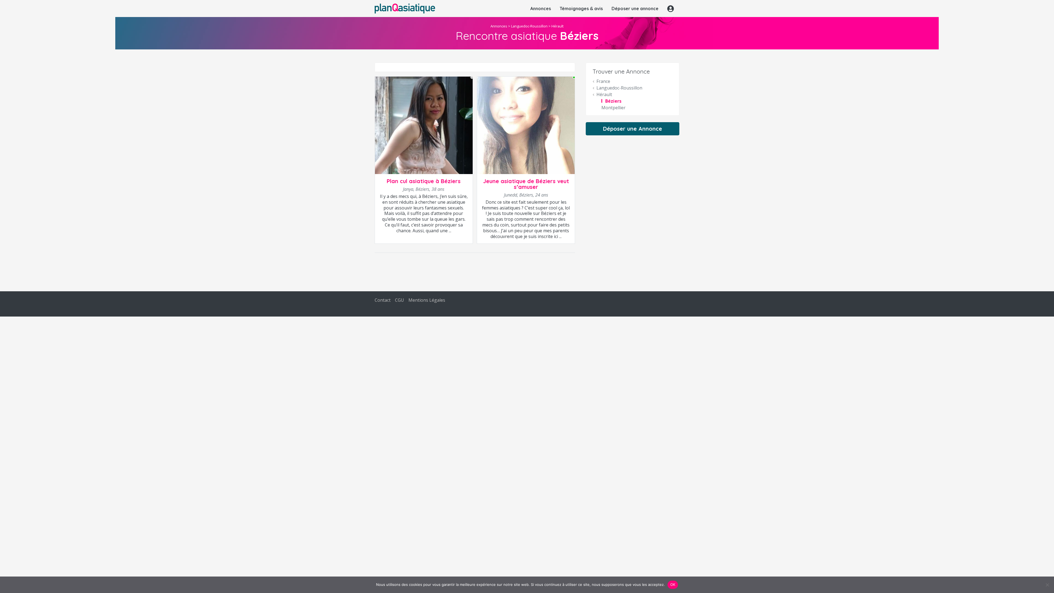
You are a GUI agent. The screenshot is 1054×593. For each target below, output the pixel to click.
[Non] (1047, 585)
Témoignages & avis (581, 8)
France (603, 81)
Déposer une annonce (635, 8)
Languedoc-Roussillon (529, 26)
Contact (383, 300)
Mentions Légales (426, 300)
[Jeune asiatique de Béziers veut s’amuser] (526, 125)
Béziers (613, 101)
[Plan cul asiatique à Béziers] (424, 125)
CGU (399, 300)
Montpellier (613, 108)
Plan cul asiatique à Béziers (424, 181)
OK (672, 584)
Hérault (557, 26)
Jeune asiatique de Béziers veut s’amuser (526, 184)
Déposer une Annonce (632, 128)
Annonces (540, 8)
